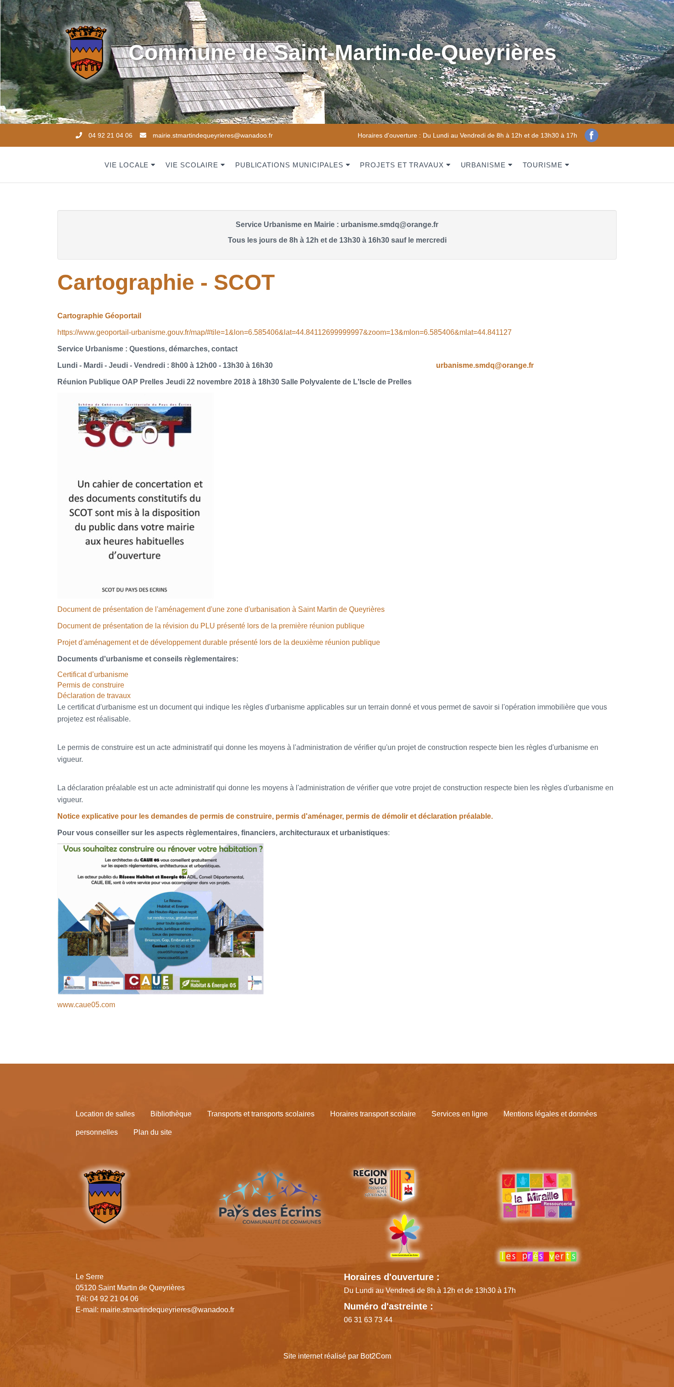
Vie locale (127, 165)
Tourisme (543, 165)
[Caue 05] (160, 918)
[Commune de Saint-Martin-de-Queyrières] (104, 1196)
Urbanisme (483, 165)
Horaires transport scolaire (373, 1114)
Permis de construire (90, 685)
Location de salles (105, 1114)
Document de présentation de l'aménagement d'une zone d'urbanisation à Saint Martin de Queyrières (221, 609)
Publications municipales (289, 165)
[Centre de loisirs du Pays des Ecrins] (404, 1235)
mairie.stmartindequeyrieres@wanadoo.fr (213, 135)
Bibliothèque (171, 1114)
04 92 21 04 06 (110, 135)
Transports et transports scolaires (261, 1114)
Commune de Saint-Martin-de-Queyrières (342, 52)
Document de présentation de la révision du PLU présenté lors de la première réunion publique (211, 626)
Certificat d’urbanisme (92, 674)
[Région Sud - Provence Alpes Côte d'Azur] (383, 1185)
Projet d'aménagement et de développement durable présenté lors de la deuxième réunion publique (218, 642)
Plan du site (152, 1132)
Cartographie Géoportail (99, 316)
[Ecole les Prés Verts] (538, 1256)
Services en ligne (459, 1114)
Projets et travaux (401, 165)
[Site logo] (86, 52)
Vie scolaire (192, 165)
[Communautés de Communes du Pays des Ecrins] (270, 1197)
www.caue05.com (86, 1005)
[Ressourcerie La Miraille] (538, 1202)
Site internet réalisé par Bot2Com (337, 1356)
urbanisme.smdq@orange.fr (485, 365)
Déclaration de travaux (94, 695)
